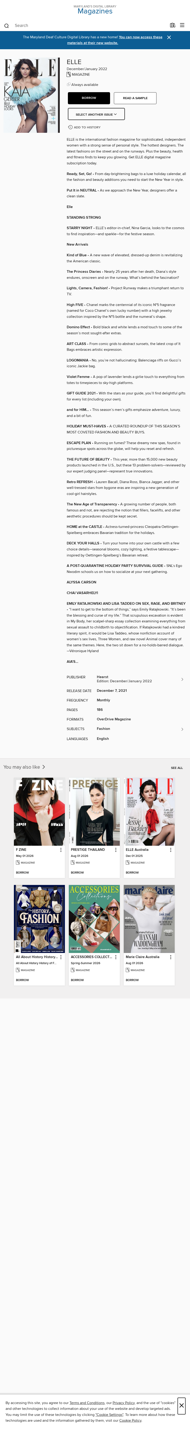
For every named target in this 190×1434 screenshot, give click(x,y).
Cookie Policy (130, 1420)
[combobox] (85, 25)
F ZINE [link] (21, 850)
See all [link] (177, 768)
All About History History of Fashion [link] (37, 957)
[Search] (6, 25)
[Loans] (172, 26)
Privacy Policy (124, 1403)
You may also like (22, 767)
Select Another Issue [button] (95, 115)
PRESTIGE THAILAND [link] (88, 850)
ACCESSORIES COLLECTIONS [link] (92, 957)
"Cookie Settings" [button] (109, 1414)
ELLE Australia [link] (137, 850)
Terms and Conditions (87, 1403)
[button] (89, 98)
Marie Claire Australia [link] (142, 957)
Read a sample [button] (135, 98)
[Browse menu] (182, 25)
